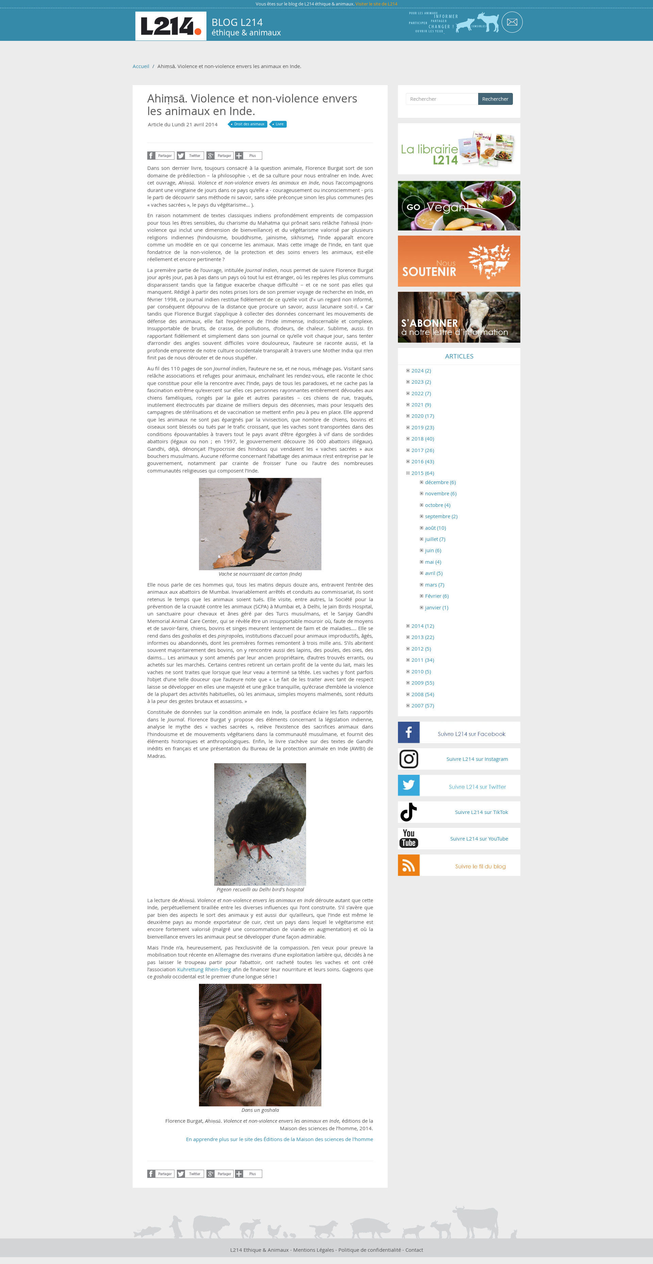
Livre (280, 124)
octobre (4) (437, 504)
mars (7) (434, 584)
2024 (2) (421, 370)
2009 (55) (423, 682)
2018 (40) (423, 438)
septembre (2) (441, 516)
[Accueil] (170, 26)
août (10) (435, 527)
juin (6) (433, 550)
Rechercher (495, 98)
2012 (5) (421, 648)
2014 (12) (423, 625)
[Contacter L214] (512, 22)
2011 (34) (423, 659)
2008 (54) (423, 694)
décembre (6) (440, 482)
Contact (414, 1249)
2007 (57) (423, 705)
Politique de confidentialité (369, 1249)
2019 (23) (423, 427)
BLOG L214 (237, 22)
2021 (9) (421, 404)
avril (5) (433, 573)
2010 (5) (421, 671)
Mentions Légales (313, 1249)
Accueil (141, 66)
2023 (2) (421, 381)
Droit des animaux (249, 124)
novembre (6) (440, 493)
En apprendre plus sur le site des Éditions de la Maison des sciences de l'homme (279, 1139)
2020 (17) (423, 415)
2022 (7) (421, 393)
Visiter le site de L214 (376, 4)
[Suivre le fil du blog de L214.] (459, 865)
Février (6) (437, 595)
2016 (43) (423, 461)
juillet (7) (435, 538)
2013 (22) (423, 637)
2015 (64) (423, 472)
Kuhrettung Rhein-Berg (204, 969)
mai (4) (433, 561)
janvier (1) (436, 607)
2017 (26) (423, 450)
